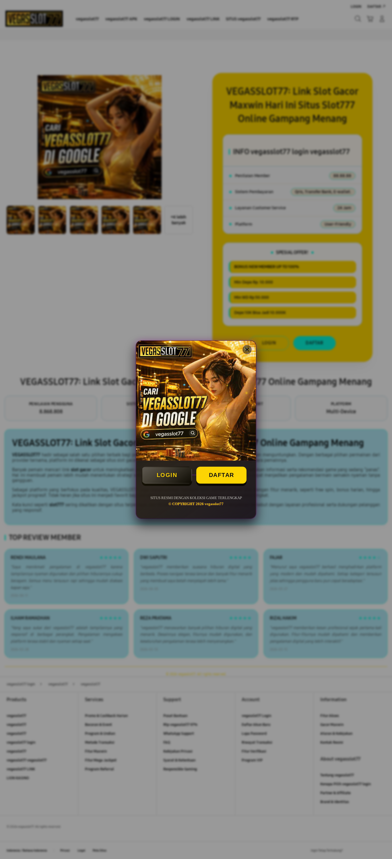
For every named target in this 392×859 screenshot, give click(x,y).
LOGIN (167, 475)
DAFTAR (221, 475)
